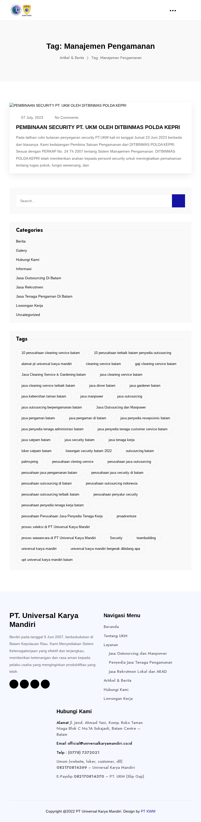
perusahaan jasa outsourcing (129, 462)
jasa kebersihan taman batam (43, 396)
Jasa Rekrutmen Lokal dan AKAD (138, 671)
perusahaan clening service (72, 462)
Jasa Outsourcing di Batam (38, 278)
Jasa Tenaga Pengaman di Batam (44, 296)
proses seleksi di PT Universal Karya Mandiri (55, 527)
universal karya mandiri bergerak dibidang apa (105, 549)
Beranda (111, 627)
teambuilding (146, 538)
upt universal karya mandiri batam (47, 560)
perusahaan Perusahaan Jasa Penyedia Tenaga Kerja (62, 516)
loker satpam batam (36, 451)
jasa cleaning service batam (121, 375)
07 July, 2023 (32, 117)
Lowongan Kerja (29, 305)
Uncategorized (28, 315)
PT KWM (148, 811)
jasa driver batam (102, 386)
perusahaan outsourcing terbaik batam (50, 494)
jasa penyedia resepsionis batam (145, 418)
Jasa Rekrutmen (29, 287)
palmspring (29, 462)
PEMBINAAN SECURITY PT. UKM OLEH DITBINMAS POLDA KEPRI (98, 127)
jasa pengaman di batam (87, 418)
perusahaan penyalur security (115, 494)
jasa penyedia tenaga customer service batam (133, 429)
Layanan (111, 645)
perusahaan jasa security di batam (117, 473)
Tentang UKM (115, 636)
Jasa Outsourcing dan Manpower (121, 407)
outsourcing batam (140, 451)
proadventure (126, 516)
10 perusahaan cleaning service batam (50, 353)
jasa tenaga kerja (122, 440)
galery (21, 250)
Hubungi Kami (27, 259)
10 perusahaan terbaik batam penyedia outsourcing (132, 353)
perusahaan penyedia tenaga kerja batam (52, 505)
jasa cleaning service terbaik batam (48, 386)
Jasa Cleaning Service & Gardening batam (53, 375)
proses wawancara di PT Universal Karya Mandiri (58, 538)
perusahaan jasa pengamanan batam (49, 473)
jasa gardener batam (145, 386)
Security (116, 538)
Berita (21, 241)
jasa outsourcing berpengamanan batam (51, 407)
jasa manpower (91, 396)
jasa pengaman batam (38, 418)
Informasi (23, 269)
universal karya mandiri (39, 549)
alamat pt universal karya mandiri (46, 364)
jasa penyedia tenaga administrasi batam (52, 429)
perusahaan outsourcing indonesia (111, 483)
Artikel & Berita (72, 58)
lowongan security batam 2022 (89, 451)
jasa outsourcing (129, 396)
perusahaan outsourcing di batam (46, 483)
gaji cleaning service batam (155, 364)
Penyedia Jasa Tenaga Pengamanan (140, 662)
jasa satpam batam (36, 440)
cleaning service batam (103, 364)
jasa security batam (79, 440)
